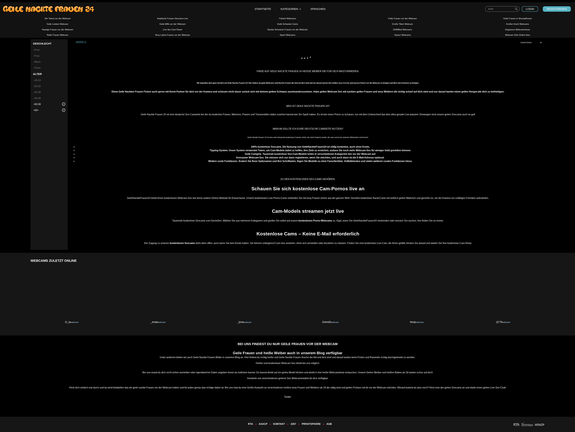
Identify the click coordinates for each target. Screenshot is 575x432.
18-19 (38, 80)
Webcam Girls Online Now (517, 35)
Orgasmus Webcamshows (517, 29)
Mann (38, 62)
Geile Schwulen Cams (287, 24)
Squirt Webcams (287, 35)
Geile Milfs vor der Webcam (172, 24)
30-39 (38, 92)
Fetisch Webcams (287, 18)
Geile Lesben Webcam (57, 24)
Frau (37, 56)
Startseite (263, 8)
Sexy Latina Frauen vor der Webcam (172, 35)
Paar (37, 50)
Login (530, 8)
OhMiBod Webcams (402, 29)
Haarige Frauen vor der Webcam (57, 29)
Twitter (287, 397)
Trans (38, 68)
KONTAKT (279, 424)
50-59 (38, 104)
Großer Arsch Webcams (517, 24)
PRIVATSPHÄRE (311, 424)
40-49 (38, 98)
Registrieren (557, 8)
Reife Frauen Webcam (57, 35)
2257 (293, 424)
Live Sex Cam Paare (172, 29)
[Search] (516, 9)
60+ (37, 110)
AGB (329, 424)
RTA (250, 424)
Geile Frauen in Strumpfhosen (517, 18)
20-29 (38, 86)
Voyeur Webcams (402, 35)
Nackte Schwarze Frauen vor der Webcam (287, 29)
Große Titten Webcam (402, 24)
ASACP (263, 424)
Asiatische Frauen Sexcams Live (172, 18)
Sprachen (317, 8)
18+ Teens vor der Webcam (57, 18)
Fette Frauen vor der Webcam (402, 18)
